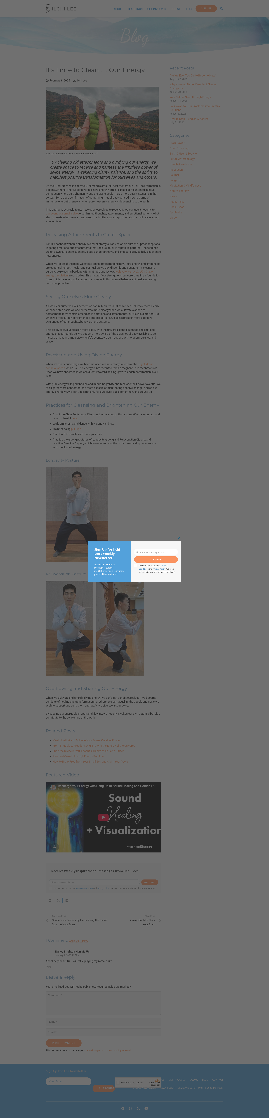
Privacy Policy (159, 569)
